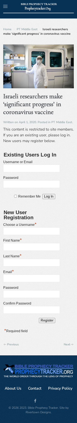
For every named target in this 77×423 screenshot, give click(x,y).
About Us (13, 388)
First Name (12, 240)
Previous (13, 344)
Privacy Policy (60, 388)
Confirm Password (17, 303)
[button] (5, 6)
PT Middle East (61, 122)
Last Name (12, 255)
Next (67, 344)
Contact (34, 388)
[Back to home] (38, 6)
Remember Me (29, 196)
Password (10, 177)
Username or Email (18, 162)
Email (8, 271)
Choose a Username (20, 224)
